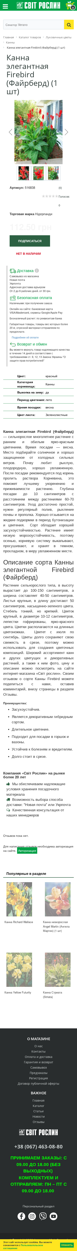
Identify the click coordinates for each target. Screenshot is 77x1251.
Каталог (38, 1106)
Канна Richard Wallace (18, 922)
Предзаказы (38, 1073)
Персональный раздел (38, 1206)
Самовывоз (38, 1067)
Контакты (38, 1051)
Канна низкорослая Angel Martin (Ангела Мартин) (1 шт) (56, 926)
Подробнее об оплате (25, 337)
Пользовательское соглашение (23, 1247)
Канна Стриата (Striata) (52, 994)
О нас (38, 1046)
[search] (69, 24)
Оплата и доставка (38, 1057)
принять (67, 1245)
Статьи (38, 1111)
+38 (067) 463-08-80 (38, 1146)
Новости (39, 1116)
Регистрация (38, 1078)
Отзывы (38, 1122)
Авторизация (27, 850)
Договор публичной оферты (38, 1083)
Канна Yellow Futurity (17, 992)
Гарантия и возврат (38, 1062)
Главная (38, 1100)
